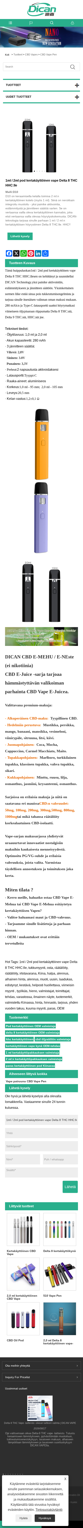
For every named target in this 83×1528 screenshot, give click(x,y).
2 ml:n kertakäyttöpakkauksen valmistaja (34, 1059)
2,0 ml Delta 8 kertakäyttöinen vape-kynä (58, 1342)
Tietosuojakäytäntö (48, 1509)
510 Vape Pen (52, 1295)
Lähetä (70, 1187)
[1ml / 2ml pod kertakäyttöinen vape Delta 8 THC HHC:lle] (39, 144)
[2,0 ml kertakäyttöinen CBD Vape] (23, 1274)
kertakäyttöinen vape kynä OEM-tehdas (33, 1046)
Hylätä (24, 1518)
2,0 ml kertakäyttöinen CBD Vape (22, 1297)
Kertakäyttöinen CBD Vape (21, 1252)
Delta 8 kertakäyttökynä (59, 1251)
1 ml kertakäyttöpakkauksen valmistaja (32, 1052)
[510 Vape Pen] (60, 1274)
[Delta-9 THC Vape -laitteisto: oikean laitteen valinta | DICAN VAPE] (40, 1408)
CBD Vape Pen (48, 54)
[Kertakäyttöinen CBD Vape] (23, 1229)
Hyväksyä (45, 1518)
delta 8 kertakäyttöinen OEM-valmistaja (33, 1032)
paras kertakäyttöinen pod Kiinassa (30, 1065)
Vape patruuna (16, 1081)
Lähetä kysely (20, 236)
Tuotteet (17, 54)
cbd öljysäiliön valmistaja (53, 1039)
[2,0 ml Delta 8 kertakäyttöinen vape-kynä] (60, 1318)
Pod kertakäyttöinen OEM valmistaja (31, 1026)
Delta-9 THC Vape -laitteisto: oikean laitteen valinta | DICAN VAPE (40, 1423)
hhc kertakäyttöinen (19, 1039)
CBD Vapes (31, 54)
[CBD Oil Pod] (23, 1318)
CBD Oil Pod (15, 1340)
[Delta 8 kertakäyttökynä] (60, 1229)
